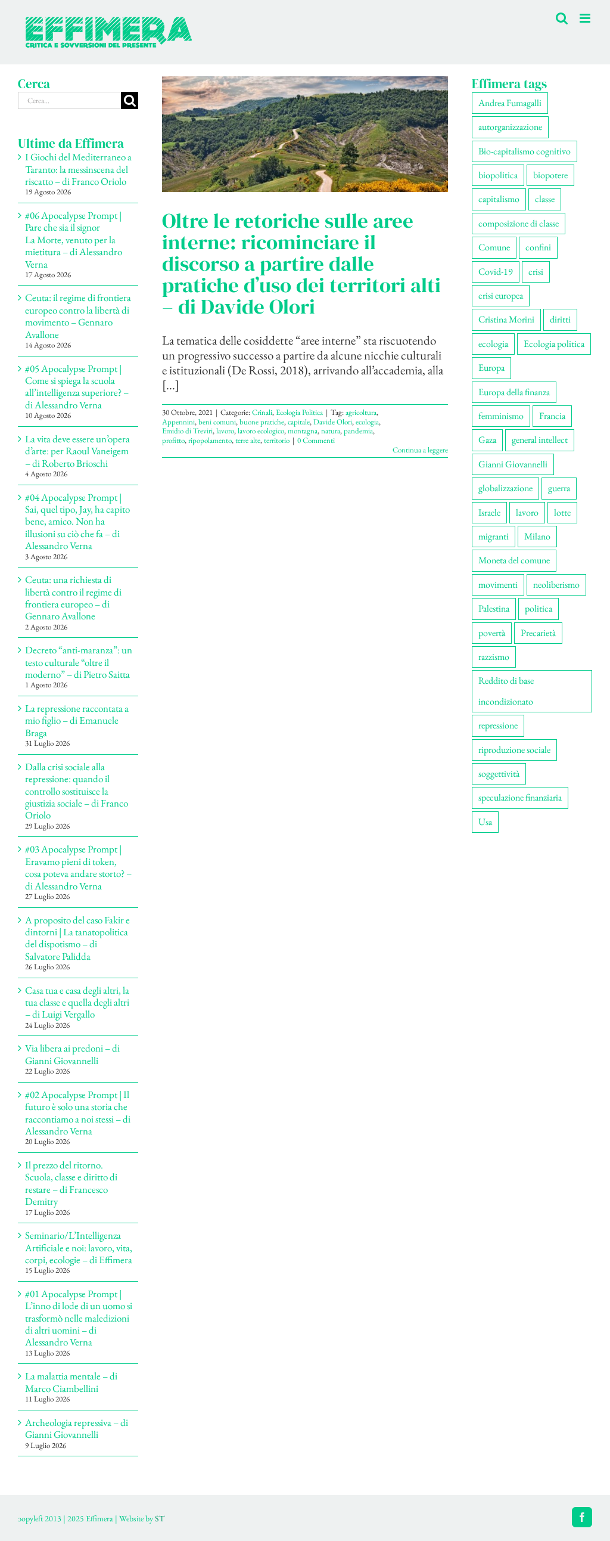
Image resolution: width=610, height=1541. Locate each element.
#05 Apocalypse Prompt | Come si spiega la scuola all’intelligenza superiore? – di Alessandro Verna (77, 386)
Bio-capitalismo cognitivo (524, 151)
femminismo (501, 416)
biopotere (550, 175)
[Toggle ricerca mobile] (562, 18)
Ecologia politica (554, 343)
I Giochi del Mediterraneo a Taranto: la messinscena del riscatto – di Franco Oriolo (78, 169)
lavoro (225, 431)
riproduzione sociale (514, 749)
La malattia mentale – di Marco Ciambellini (71, 1381)
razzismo (493, 656)
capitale (299, 422)
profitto (173, 440)
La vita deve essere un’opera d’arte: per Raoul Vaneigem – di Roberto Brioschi (77, 451)
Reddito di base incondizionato (506, 690)
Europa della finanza (514, 392)
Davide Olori (332, 422)
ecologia (367, 422)
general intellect (540, 439)
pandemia (358, 431)
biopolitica (498, 175)
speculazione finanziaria (520, 797)
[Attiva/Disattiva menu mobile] (586, 18)
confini (538, 247)
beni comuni (217, 422)
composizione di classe (518, 223)
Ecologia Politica (299, 412)
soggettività (498, 773)
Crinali (262, 412)
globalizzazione (505, 488)
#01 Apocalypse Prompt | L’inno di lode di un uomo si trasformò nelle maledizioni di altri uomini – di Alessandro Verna (78, 1318)
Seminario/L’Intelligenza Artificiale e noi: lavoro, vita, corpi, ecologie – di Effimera (78, 1247)
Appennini (178, 422)
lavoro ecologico (261, 431)
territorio (277, 440)
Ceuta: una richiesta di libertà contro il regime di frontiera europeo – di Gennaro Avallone (73, 597)
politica (538, 608)
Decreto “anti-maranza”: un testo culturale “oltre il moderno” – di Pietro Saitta (78, 662)
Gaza (487, 439)
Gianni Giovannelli (512, 464)
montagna (303, 431)
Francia (552, 416)
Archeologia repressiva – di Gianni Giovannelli (76, 1428)
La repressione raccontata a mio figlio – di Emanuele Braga (77, 720)
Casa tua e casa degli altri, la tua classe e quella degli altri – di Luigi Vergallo (77, 1002)
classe (545, 199)
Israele (489, 512)
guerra (559, 488)
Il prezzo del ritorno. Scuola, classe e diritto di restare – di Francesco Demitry (71, 1183)
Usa (485, 822)
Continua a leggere (420, 450)
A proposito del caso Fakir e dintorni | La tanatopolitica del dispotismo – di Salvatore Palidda (77, 938)
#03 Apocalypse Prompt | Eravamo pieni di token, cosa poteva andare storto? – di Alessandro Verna (78, 867)
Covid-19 (495, 271)
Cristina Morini (506, 319)
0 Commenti (316, 440)
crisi (535, 271)
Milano (537, 536)
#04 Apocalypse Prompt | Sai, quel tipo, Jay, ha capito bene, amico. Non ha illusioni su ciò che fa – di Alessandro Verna (77, 522)
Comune (494, 247)
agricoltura (361, 412)
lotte (562, 512)
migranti (493, 536)
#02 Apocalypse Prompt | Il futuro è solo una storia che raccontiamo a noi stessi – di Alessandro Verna (77, 1112)
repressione (498, 725)
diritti (560, 319)
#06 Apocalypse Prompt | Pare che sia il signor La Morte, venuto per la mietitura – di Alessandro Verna (73, 240)
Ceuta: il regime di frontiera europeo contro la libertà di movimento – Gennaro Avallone (78, 315)
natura (330, 431)
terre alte (247, 440)
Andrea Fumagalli (509, 103)
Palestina (493, 608)
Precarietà (538, 633)
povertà (491, 633)
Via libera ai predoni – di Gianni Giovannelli (72, 1053)
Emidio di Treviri (187, 431)
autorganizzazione (510, 126)
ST (159, 1518)
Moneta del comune (514, 560)
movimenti (498, 584)
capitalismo (498, 199)
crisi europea (500, 295)
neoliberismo (556, 584)
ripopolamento (210, 440)
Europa (491, 367)
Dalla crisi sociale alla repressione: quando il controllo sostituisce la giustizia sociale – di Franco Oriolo (76, 791)
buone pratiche (261, 422)
